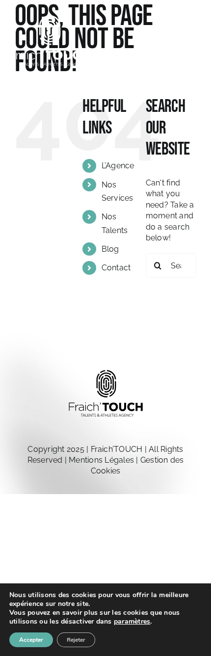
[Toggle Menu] (189, 44)
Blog (110, 249)
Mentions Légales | (104, 460)
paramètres (132, 621)
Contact (116, 267)
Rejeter (76, 640)
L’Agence (118, 165)
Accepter (31, 640)
